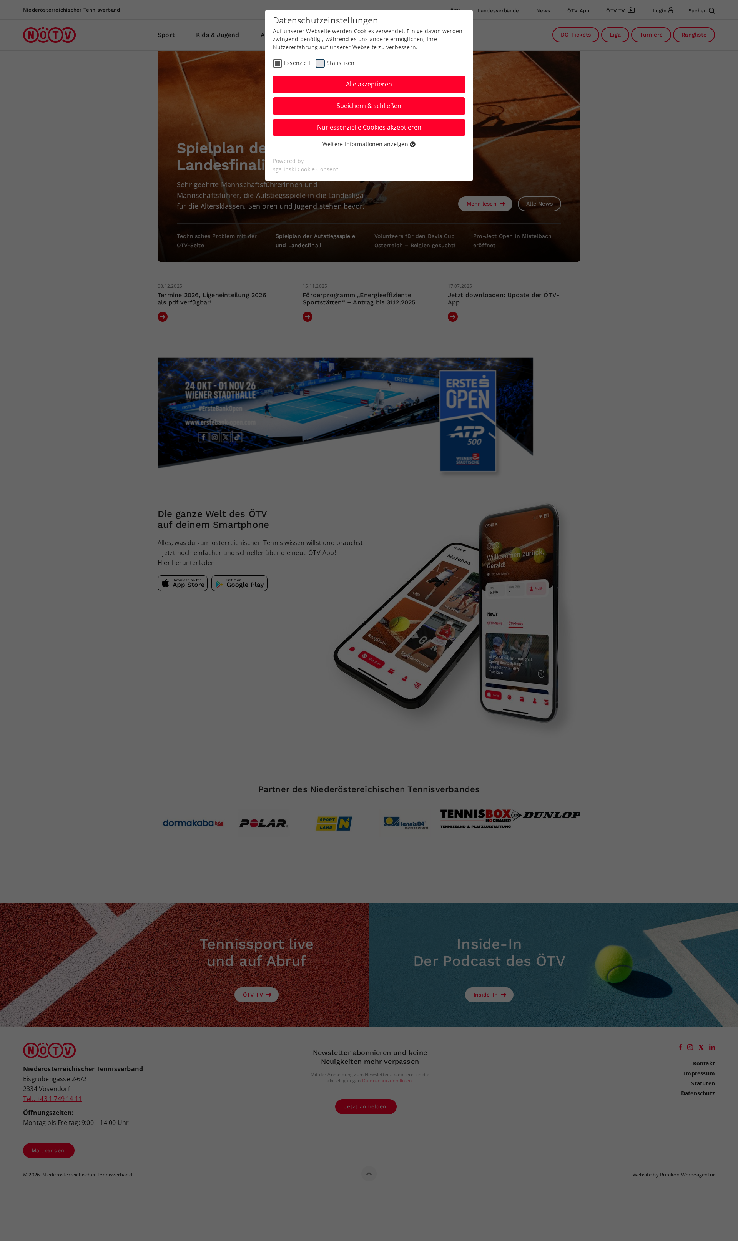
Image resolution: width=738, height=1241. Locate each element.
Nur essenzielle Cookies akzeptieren (369, 127)
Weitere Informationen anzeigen (366, 144)
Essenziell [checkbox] (297, 62)
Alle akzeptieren (369, 84)
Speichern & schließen (369, 105)
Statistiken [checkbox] (340, 62)
